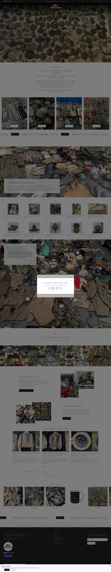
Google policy (35, 567)
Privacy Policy (31, 567)
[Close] (109, 565)
